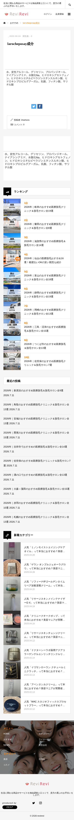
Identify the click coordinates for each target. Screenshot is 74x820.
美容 (5, 759)
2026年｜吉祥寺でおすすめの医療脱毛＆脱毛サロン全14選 (35, 446)
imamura (25, 120)
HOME (6, 734)
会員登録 (59, 14)
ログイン (48, 14)
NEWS (6, 745)
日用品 (42, 759)
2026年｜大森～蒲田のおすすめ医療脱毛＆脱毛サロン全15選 (36, 488)
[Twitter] (33, 803)
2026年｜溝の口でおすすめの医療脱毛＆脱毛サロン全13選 (35, 474)
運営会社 (43, 745)
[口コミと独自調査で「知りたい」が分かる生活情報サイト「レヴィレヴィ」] (16, 14)
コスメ (6, 765)
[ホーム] (4, 23)
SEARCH (69, 4)
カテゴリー (44, 734)
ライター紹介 (45, 739)
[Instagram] (40, 803)
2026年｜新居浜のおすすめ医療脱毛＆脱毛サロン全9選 (33, 390)
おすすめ (7, 739)
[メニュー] (69, 14)
